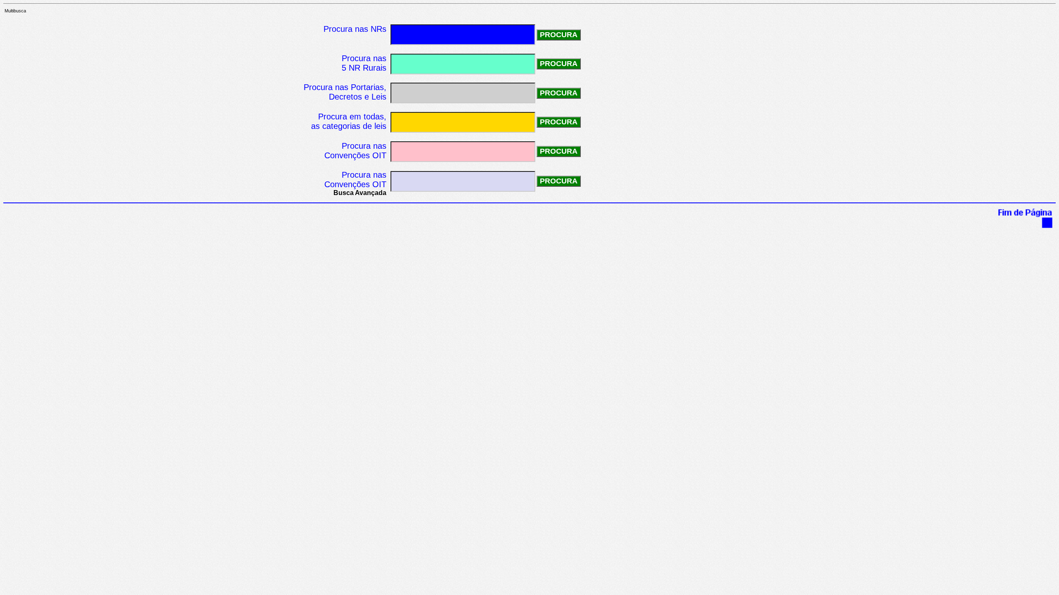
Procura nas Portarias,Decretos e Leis (345, 92)
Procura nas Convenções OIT (355, 179)
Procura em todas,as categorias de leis (348, 121)
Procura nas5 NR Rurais (364, 63)
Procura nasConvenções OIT (355, 150)
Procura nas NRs (354, 28)
